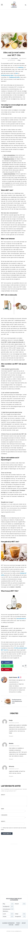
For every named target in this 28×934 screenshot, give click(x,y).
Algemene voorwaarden (8, 923)
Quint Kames (14, 58)
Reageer (11, 736)
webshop (20, 67)
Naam (2, 808)
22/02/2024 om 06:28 (14, 745)
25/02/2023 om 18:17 (14, 768)
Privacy (18, 923)
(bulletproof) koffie (14, 77)
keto (16, 73)
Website (3, 821)
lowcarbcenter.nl (21, 618)
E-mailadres (4, 815)
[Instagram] (20, 677)
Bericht (3, 794)
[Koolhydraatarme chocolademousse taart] (7, 701)
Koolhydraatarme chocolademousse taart (17, 701)
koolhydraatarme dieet (7, 75)
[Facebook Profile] (18, 677)
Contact (17, 925)
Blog (19, 60)
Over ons (11, 925)
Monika (11, 743)
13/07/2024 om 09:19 (14, 722)
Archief (24, 923)
